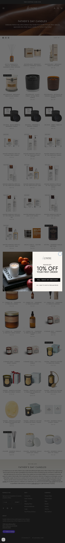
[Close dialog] (60, 254)
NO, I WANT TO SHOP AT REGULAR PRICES (47, 285)
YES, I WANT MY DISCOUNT (47, 280)
